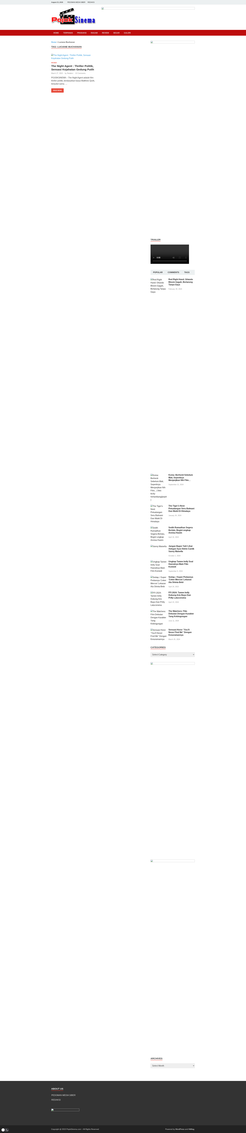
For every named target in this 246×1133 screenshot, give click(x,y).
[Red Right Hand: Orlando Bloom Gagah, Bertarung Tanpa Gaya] (159, 280)
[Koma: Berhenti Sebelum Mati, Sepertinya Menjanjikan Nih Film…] (159, 475)
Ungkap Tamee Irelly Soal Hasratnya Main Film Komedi (180, 564)
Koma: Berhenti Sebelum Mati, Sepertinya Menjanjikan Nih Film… (180, 477)
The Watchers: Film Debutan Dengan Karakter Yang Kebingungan (181, 614)
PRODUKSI (81, 33)
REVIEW (105, 33)
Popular (158, 272)
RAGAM (94, 33)
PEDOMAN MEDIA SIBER (76, 2)
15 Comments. (80, 73)
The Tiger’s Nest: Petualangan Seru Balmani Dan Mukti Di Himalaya (181, 508)
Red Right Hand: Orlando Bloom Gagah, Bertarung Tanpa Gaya (180, 282)
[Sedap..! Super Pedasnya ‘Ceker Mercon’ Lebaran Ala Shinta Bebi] (159, 577)
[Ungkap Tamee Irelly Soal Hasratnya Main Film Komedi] (159, 562)
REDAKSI (91, 2)
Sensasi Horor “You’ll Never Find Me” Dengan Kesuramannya (180, 632)
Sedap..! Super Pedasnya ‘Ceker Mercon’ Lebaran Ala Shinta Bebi (180, 579)
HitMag (191, 1129)
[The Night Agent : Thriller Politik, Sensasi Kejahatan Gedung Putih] (73, 57)
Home (56, 33)
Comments (173, 272)
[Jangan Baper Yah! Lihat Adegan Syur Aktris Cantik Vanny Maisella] (159, 546)
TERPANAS (68, 33)
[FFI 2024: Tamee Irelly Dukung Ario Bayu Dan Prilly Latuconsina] (159, 593)
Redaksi (70, 73)
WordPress (179, 1129)
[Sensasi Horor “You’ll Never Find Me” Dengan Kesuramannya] (159, 630)
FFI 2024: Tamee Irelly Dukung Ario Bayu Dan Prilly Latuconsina (179, 595)
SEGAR (116, 33)
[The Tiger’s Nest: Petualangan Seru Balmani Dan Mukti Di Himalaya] (159, 506)
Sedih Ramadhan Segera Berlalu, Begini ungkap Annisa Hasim (180, 530)
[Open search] (193, 33)
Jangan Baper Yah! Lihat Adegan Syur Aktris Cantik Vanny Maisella (181, 549)
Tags (186, 272)
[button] (5, 1130)
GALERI (127, 33)
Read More (56, 89)
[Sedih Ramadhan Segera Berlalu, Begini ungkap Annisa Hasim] (159, 528)
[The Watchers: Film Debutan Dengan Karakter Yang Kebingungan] (159, 611)
